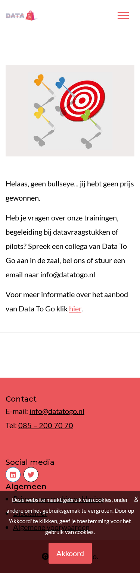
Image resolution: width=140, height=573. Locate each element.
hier (75, 308)
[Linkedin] (13, 474)
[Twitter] (31, 474)
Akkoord (70, 553)
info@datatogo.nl (56, 410)
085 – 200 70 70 (45, 425)
